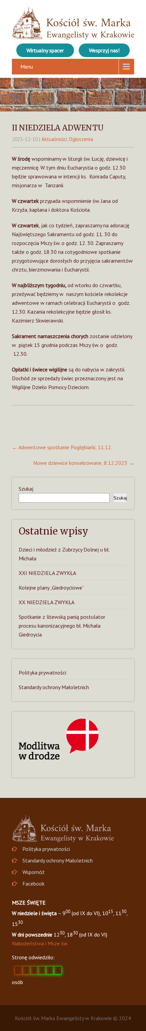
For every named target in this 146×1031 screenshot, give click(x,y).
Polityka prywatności (42, 672)
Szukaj (26, 488)
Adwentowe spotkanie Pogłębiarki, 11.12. (62, 447)
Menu (26, 66)
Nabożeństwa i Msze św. (40, 943)
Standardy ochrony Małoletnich (54, 687)
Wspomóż (33, 872)
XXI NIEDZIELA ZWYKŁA (47, 573)
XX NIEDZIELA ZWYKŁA (46, 602)
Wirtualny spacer (45, 50)
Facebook (33, 883)
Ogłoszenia (81, 139)
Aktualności (54, 139)
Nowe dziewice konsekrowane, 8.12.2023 (83, 462)
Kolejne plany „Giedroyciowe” (51, 587)
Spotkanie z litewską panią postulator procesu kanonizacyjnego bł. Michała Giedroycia (62, 625)
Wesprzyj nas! (104, 50)
